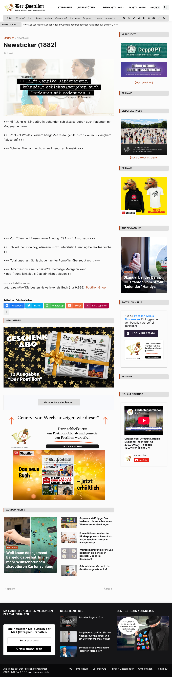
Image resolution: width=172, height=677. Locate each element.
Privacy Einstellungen (122, 668)
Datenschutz (99, 668)
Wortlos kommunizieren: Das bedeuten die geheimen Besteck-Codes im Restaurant (96, 554)
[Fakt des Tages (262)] (68, 621)
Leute (39, 18)
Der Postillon (112, 7)
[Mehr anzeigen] (6, 312)
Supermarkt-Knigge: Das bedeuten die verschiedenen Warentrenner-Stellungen (95, 521)
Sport (30, 18)
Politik (10, 18)
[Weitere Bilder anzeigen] (144, 157)
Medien (48, 18)
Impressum (82, 668)
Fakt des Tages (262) (91, 617)
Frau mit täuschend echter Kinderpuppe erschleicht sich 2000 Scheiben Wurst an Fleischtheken (96, 538)
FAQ (70, 668)
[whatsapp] (129, 18)
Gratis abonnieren (29, 648)
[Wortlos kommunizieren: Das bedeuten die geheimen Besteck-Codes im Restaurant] (69, 553)
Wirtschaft (20, 18)
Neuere (11, 588)
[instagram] (148, 18)
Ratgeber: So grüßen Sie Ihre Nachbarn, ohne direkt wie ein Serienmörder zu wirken (95, 635)
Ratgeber (87, 18)
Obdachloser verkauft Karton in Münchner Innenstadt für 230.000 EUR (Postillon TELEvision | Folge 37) (142, 443)
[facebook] (124, 18)
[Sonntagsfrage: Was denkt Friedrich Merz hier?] (68, 651)
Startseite (65, 7)
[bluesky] (139, 18)
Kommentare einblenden (58, 402)
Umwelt (98, 18)
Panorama (75, 18)
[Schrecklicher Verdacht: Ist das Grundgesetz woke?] (69, 570)
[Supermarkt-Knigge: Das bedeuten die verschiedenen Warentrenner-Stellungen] (69, 522)
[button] (157, 7)
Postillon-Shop (96, 287)
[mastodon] (144, 18)
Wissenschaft (61, 18)
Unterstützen (86, 7)
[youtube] (154, 18)
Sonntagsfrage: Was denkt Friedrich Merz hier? (94, 649)
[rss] (164, 18)
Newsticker (110, 18)
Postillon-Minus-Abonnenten (139, 317)
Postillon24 (137, 7)
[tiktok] (159, 18)
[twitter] (134, 18)
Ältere (107, 588)
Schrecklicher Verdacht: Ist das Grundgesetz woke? (94, 568)
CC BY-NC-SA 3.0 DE (15, 672)
